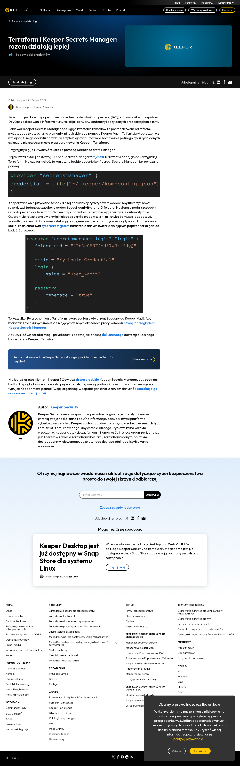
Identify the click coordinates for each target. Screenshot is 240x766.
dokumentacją (112, 335)
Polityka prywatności (17, 694)
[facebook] (118, 756)
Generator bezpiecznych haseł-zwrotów (200, 629)
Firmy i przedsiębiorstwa (139, 610)
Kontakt (10, 673)
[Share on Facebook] (224, 82)
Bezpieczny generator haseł (193, 624)
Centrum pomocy (15, 668)
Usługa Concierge (136, 705)
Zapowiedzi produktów (33, 55)
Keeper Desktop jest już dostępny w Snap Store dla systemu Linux (69, 557)
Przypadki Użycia (58, 673)
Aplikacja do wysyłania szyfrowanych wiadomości (205, 634)
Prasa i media (13, 644)
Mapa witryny (56, 728)
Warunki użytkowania (17, 689)
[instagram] (122, 756)
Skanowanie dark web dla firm (194, 618)
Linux (180, 681)
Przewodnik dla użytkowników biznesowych (73, 697)
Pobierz (93, 10)
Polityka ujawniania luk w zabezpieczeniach (19, 628)
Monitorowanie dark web (140, 647)
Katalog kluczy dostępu (62, 718)
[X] (113, 756)
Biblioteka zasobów (60, 713)
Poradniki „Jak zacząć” (61, 702)
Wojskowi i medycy (136, 626)
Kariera (10, 655)
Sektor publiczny (58, 650)
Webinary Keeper (59, 733)
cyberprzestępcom (55, 226)
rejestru (98, 157)
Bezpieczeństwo (15, 616)
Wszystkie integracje (17, 729)
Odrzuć (176, 751)
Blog (177, 2)
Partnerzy (190, 2)
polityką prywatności (188, 739)
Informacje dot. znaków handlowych (26, 650)
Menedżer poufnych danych (141, 642)
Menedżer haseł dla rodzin (64, 660)
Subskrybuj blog (22, 82)
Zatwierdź (200, 751)
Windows (182, 676)
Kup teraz (227, 10)
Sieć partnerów (186, 652)
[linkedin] (108, 756)
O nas (9, 610)
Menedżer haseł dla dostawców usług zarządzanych (78, 636)
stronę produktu (87, 379)
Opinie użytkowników (17, 639)
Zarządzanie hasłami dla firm (65, 616)
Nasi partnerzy (185, 647)
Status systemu (14, 679)
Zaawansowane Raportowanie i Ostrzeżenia (151, 658)
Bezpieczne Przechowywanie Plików (146, 653)
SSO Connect (14, 713)
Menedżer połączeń (137, 673)
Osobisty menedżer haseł (63, 655)
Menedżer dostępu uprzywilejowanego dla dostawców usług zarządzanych (83, 643)
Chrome (182, 687)
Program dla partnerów (190, 658)
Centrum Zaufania (16, 621)
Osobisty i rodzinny (136, 616)
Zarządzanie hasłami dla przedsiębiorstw (72, 610)
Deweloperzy (56, 739)
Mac (179, 671)
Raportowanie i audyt (138, 668)
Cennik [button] (79, 10)
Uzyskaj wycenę (174, 10)
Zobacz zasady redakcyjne (120, 507)
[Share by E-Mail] (230, 82)
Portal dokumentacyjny (19, 684)
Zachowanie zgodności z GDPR (23, 634)
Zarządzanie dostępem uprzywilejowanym (72, 621)
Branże (53, 679)
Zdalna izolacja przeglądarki (64, 631)
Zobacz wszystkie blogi (24, 21)
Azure (9, 718)
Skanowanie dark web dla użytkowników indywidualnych (200, 612)
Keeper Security (64, 407)
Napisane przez (62, 576)
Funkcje (53, 684)
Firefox (181, 692)
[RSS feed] (131, 756)
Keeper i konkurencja (60, 707)
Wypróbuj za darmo (202, 10)
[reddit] (126, 756)
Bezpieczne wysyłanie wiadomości (145, 663)
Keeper (16, 10)
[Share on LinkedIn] (219, 82)
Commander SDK (16, 707)
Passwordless (13, 724)
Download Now (142, 359)
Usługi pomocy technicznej (141, 679)
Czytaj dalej (117, 567)
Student (130, 621)
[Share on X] (213, 82)
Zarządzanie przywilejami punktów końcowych (75, 626)
